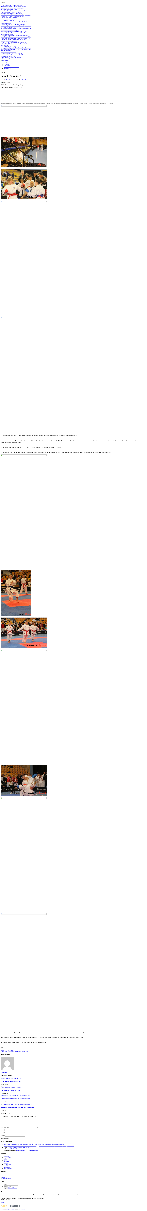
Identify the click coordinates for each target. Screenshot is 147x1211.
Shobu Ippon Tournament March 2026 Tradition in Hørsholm (18, 1144)
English (5, 1160)
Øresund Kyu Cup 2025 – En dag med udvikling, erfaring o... (15, 15)
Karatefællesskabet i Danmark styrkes (10, 30)
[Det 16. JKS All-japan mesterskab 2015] (11, 1078)
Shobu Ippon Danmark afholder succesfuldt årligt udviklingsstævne (18, 1107)
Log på (5, 1188)
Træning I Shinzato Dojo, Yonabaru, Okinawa (27, 1150)
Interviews (6, 1161)
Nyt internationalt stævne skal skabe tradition (11, 5)
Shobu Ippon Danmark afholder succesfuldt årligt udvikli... (15, 31)
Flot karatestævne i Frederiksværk (9, 9)
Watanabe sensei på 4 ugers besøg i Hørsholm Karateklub (15, 1098)
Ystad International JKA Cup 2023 (9, 46)
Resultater (6, 1165)
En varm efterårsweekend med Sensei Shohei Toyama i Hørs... (16, 26)
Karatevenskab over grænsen (8, 19)
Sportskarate (7, 1167)
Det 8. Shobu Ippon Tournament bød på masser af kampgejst (49, 1144)
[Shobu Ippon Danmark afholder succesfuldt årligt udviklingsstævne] (17, 1104)
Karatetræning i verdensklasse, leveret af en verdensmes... (14, 35)
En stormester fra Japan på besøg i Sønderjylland (12, 8)
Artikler (5, 1159)
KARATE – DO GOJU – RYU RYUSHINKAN (20, 1147)
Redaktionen (7, 65)
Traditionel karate (24, 79)
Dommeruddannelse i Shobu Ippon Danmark (11, 53)
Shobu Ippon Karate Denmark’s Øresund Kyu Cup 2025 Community (20, 1146)
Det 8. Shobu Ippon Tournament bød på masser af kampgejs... (16, 10)
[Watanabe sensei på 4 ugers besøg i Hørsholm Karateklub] (15, 1095)
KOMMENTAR (5, 1127)
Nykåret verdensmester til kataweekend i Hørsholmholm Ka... (15, 38)
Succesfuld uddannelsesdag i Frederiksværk (11, 13)
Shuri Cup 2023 (4, 45)
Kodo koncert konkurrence (7, 59)
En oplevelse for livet (6, 50)
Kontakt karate (7, 1164)
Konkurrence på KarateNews (8, 56)
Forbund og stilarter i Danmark (11, 67)
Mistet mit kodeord (12, 1188)
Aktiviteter (6, 1156)
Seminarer (6, 69)
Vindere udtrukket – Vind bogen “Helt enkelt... (12, 57)
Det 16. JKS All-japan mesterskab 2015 (11, 1081)
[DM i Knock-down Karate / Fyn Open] (11, 1087)
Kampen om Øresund (6, 23)
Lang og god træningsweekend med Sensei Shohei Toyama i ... (16, 48)
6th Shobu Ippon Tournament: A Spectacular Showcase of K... (16, 37)
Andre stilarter (7, 1157)
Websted (3, 1135)
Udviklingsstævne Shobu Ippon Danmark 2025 (12, 16)
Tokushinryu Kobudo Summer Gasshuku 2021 (12, 54)
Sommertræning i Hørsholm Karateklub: (10, 27)
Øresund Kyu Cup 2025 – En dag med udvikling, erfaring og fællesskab (56, 1146)
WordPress (22, 1209)
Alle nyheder (7, 64)
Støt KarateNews (8, 68)
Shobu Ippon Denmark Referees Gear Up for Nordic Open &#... (16, 28)
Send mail (3, 1202)
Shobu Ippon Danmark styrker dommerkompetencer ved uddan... (16, 49)
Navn (2, 1130)
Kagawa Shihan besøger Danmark (9, 17)
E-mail (3, 1133)
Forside (5, 63)
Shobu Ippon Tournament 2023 (8, 52)
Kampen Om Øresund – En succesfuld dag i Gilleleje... (14, 39)
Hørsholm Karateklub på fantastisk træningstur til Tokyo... (15, 42)
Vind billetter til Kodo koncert (18, 1148)
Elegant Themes (10, 1209)
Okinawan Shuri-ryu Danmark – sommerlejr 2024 (13, 32)
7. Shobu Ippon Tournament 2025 (9, 20)
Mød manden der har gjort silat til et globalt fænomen (13, 6)
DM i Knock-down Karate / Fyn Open (10, 1090)
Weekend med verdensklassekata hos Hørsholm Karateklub (15, 21)
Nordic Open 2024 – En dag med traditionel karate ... (13, 24)
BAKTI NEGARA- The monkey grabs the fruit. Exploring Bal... (16, 43)
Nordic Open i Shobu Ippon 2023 (9, 41)
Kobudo (6, 1163)
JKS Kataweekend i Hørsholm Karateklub (11, 12)
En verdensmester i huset (7, 34)
